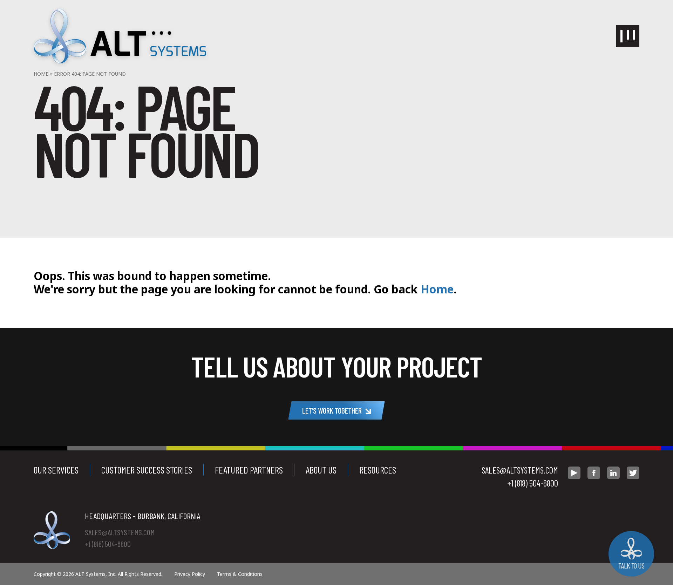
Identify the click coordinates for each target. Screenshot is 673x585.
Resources (377, 469)
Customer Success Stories (146, 469)
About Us (321, 469)
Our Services (56, 469)
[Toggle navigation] (627, 36)
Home (41, 73)
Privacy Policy (189, 574)
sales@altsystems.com (520, 470)
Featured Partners (249, 469)
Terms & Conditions (240, 574)
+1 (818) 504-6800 (532, 483)
